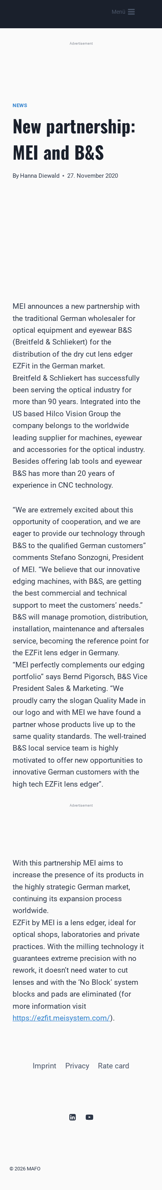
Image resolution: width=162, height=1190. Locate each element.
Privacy (77, 1065)
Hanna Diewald (39, 175)
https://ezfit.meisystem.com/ (61, 1017)
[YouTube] (89, 1117)
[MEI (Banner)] (81, 821)
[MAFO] (72, 12)
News (20, 105)
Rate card (113, 1065)
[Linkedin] (72, 1117)
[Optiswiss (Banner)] (81, 62)
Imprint (44, 1065)
